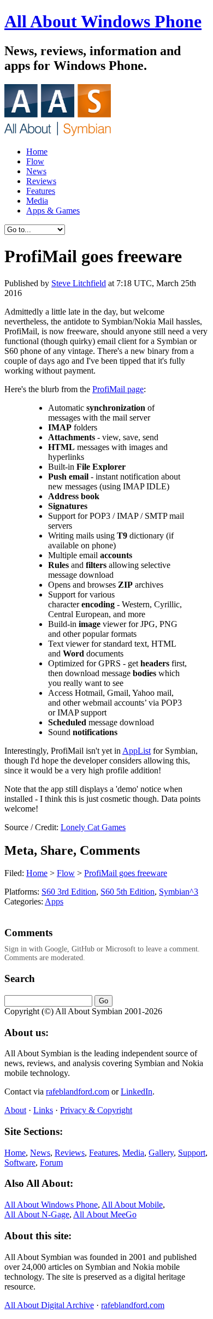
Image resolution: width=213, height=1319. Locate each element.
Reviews (41, 181)
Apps (54, 901)
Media (37, 200)
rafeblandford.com (77, 1091)
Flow (35, 161)
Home (37, 151)
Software (20, 1162)
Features (40, 191)
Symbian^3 (178, 891)
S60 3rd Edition (69, 891)
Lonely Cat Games (93, 827)
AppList (136, 750)
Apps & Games (53, 210)
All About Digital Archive (49, 1305)
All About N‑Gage (36, 1214)
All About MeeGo (105, 1214)
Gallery (161, 1152)
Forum (51, 1162)
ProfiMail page (118, 389)
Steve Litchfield (78, 283)
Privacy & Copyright (96, 1110)
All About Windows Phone (103, 21)
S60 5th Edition (127, 891)
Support (191, 1152)
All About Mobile (132, 1204)
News (36, 171)
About (15, 1110)
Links (43, 1110)
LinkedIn (136, 1091)
